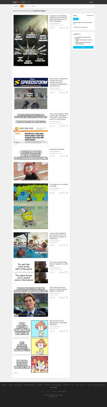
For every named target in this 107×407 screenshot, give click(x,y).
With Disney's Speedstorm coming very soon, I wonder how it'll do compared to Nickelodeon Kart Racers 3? (59, 82)
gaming (15, 6)
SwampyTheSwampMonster (22, 11)
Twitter (48, 391)
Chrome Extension (62, 391)
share (61, 27)
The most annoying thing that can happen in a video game (59, 264)
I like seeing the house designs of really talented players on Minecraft (58, 289)
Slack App (90, 384)
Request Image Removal (99, 384)
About (72, 384)
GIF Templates (39, 384)
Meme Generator (18, 384)
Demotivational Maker (56, 384)
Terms (81, 384)
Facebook (42, 391)
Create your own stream (80, 27)
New (25, 6)
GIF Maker (10, 384)
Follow (76, 19)
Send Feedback (53, 387)
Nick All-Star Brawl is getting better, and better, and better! (58, 322)
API (85, 384)
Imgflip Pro (4, 384)
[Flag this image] (67, 27)
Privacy (77, 384)
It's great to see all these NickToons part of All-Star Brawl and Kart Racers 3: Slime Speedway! (58, 18)
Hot (22, 6)
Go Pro (83, 47)
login (74, 23)
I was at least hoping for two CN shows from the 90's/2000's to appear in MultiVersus (58, 235)
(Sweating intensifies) (57, 149)
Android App (54, 391)
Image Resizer (66, 384)
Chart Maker (47, 384)
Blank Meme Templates (29, 384)
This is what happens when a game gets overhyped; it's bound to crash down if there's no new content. (59, 116)
